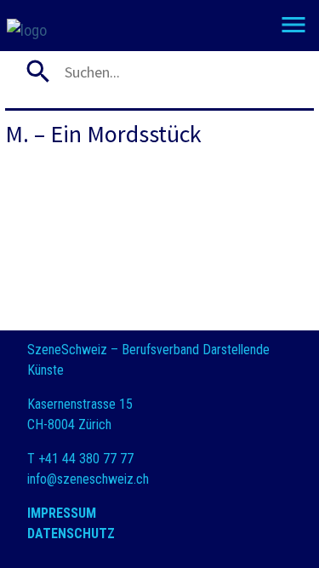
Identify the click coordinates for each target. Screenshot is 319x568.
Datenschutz (71, 533)
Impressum (61, 513)
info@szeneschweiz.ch (88, 479)
